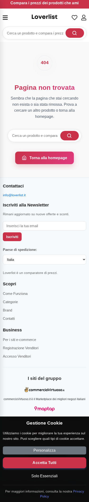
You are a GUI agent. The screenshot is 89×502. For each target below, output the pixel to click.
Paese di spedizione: (20, 250)
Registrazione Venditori (20, 348)
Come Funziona (15, 294)
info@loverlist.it (14, 195)
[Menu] (8, 17)
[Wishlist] (74, 17)
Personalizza (44, 450)
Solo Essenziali (44, 476)
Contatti (9, 318)
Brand (7, 310)
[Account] (84, 17)
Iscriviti (12, 237)
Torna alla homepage (48, 158)
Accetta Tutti (44, 463)
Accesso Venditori (17, 356)
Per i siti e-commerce (19, 340)
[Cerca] (75, 33)
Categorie (10, 302)
